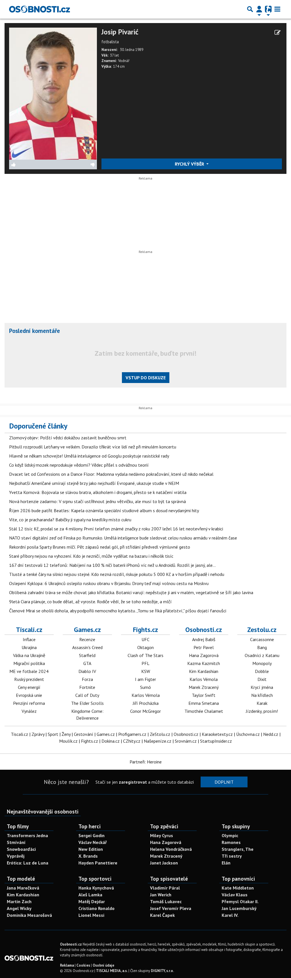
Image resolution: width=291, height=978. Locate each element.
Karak (262, 703)
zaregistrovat (133, 782)
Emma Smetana (203, 703)
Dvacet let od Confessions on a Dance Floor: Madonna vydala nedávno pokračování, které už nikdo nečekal (111, 474)
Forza (87, 679)
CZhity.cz (131, 741)
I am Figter (145, 679)
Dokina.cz (110, 741)
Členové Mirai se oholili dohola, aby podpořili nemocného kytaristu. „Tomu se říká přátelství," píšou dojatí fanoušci (117, 610)
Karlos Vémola (146, 695)
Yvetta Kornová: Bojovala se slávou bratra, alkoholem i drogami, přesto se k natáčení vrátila (97, 492)
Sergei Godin (91, 835)
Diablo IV (87, 671)
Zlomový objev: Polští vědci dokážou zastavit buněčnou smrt (67, 437)
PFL (145, 663)
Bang (262, 647)
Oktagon (145, 647)
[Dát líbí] (31, 164)
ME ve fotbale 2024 (29, 671)
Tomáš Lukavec (166, 901)
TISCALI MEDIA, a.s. (112, 970)
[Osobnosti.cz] (39, 9)
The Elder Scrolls (87, 703)
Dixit (262, 679)
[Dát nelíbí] (75, 164)
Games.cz (87, 629)
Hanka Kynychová (96, 888)
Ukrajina (29, 647)
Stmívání (16, 842)
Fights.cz (145, 629)
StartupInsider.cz (216, 741)
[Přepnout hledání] (250, 9)
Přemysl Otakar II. (240, 901)
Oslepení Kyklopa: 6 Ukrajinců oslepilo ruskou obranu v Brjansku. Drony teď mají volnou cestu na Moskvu (109, 583)
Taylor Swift (203, 695)
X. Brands (88, 856)
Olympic (230, 835)
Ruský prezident (29, 679)
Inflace (29, 639)
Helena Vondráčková (171, 849)
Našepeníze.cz (157, 741)
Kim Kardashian (203, 671)
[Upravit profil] (277, 32)
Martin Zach (19, 901)
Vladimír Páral (165, 888)
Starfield (87, 655)
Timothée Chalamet (203, 711)
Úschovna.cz (248, 734)
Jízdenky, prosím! (262, 711)
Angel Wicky (19, 908)
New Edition (90, 849)
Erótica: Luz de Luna (27, 863)
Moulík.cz (68, 741)
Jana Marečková (23, 888)
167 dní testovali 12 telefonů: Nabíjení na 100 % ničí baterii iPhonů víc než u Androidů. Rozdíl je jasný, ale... (112, 565)
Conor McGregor (145, 711)
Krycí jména (262, 687)
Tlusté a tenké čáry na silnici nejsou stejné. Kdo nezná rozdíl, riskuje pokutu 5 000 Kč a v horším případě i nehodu (116, 574)
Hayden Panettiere (97, 863)
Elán (226, 863)
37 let (114, 55)
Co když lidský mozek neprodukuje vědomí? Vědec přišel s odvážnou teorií (79, 465)
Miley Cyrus (161, 835)
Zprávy (38, 734)
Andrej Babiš (203, 639)
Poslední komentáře (34, 331)
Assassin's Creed (87, 647)
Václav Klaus (235, 894)
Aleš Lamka (90, 894)
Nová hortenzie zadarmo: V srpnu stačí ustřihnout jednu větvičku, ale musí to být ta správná (97, 501)
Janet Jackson (164, 863)
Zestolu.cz (262, 629)
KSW (145, 671)
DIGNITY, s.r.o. (162, 970)
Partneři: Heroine (146, 762)
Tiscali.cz (29, 629)
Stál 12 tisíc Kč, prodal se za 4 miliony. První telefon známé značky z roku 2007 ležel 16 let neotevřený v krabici (116, 529)
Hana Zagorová (204, 655)
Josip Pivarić (119, 32)
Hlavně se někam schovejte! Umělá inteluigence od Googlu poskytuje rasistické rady (89, 456)
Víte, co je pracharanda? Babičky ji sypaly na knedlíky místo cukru (70, 519)
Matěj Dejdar (91, 901)
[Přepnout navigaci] (259, 9)
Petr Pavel (204, 647)
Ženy (66, 734)
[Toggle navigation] (277, 9)
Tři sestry (232, 856)
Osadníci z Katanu (262, 655)
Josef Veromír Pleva (170, 908)
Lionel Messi (91, 915)
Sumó (145, 687)
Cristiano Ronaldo (96, 908)
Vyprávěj (15, 856)
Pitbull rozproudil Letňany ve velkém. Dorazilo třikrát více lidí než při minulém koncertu (92, 447)
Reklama (67, 965)
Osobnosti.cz (203, 629)
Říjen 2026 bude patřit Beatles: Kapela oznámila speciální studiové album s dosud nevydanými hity (104, 510)
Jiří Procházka (146, 703)
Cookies (83, 965)
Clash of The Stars (145, 655)
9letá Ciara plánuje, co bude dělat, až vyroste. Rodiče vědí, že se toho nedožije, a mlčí (90, 601)
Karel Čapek (162, 915)
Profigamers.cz (132, 734)
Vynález (29, 711)
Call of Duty (87, 695)
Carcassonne (262, 639)
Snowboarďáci (21, 849)
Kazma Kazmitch (203, 663)
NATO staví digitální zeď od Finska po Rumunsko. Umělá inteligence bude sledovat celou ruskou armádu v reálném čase (123, 538)
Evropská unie (29, 695)
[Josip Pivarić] (53, 93)
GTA (87, 663)
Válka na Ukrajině (29, 655)
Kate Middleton (238, 888)
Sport (53, 734)
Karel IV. (230, 915)
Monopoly (262, 663)
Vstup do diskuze (146, 377)
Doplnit (224, 782)
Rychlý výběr (190, 164)
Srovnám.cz (186, 741)
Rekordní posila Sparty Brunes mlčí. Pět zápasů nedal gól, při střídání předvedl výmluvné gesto (99, 547)
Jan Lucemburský (239, 908)
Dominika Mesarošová (29, 915)
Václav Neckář (92, 842)
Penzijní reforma (29, 703)
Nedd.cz (270, 734)
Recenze (87, 639)
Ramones (231, 842)
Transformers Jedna (27, 835)
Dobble (262, 671)
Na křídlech (262, 695)
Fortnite (87, 687)
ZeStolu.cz (160, 734)
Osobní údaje (103, 965)
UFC (145, 639)
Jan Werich (160, 894)
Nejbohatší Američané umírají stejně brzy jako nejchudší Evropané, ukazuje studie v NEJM (94, 483)
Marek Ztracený (204, 687)
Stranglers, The (237, 849)
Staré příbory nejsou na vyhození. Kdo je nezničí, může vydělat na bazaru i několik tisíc (91, 556)
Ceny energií (29, 687)
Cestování (83, 734)
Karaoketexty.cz (217, 734)
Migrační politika (29, 663)
